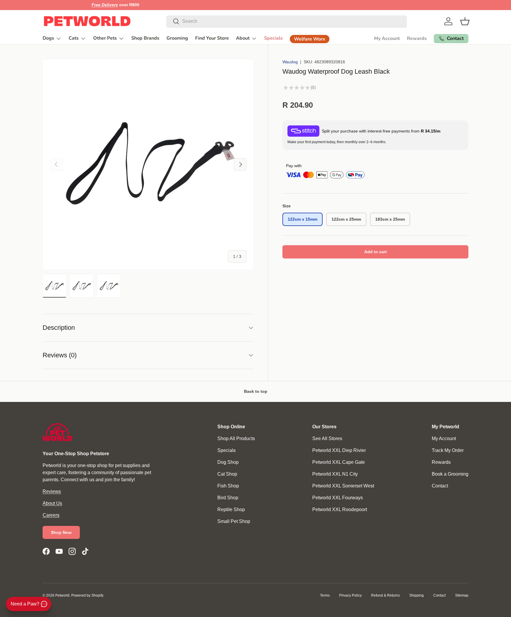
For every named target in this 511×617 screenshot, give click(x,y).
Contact (440, 485)
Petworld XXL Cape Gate (338, 462)
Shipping (416, 595)
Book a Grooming (450, 474)
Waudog (290, 61)
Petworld (62, 595)
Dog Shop (228, 462)
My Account (387, 38)
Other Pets (105, 38)
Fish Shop (228, 485)
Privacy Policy (350, 595)
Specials (273, 38)
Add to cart (375, 251)
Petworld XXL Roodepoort (339, 509)
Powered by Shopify (87, 595)
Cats (74, 38)
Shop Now (61, 532)
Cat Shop (227, 474)
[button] (464, 21)
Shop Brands (145, 38)
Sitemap (461, 595)
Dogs (48, 38)
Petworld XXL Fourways (337, 497)
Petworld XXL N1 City (335, 474)
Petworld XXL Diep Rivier (339, 450)
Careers (51, 515)
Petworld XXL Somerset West (343, 485)
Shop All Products (236, 438)
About (243, 38)
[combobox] (286, 21)
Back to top (255, 391)
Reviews (52, 491)
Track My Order (448, 450)
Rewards (417, 38)
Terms (325, 595)
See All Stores (327, 438)
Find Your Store (212, 38)
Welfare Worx (309, 39)
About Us (52, 503)
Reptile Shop (231, 509)
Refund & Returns (385, 595)
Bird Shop (227, 497)
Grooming (177, 38)
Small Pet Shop (233, 521)
